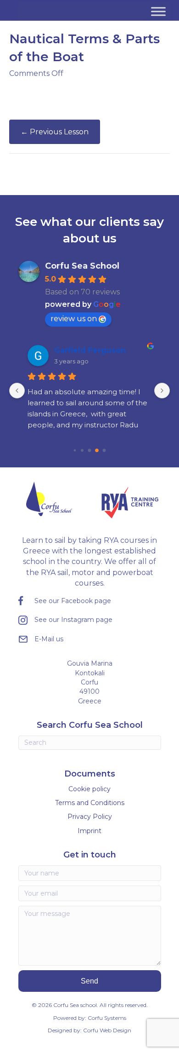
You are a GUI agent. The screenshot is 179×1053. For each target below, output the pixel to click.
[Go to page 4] (97, 450)
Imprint (89, 831)
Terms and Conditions (89, 803)
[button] (89, 981)
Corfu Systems (107, 1017)
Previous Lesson (55, 131)
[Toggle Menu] (158, 11)
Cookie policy (89, 789)
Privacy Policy (89, 816)
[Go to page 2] (82, 450)
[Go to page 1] (74, 450)
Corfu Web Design (107, 1030)
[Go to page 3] (89, 450)
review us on (73, 318)
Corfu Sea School (82, 266)
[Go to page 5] (104, 450)
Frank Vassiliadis (96, 350)
